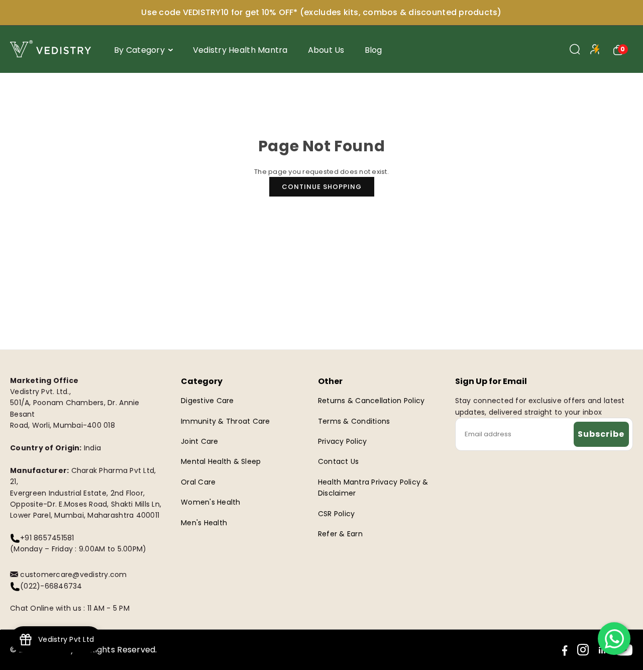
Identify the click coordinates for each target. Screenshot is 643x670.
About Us (326, 50)
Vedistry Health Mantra (240, 50)
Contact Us (338, 461)
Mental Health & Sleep (221, 461)
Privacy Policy (342, 441)
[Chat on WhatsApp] (614, 638)
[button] (618, 49)
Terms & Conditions (354, 421)
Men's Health (204, 523)
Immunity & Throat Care (225, 421)
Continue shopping (322, 187)
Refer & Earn (340, 534)
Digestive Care (207, 401)
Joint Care (200, 441)
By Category (139, 50)
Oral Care (198, 482)
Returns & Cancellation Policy (371, 401)
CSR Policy (336, 514)
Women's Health (211, 502)
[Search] (575, 49)
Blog (373, 50)
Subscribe (601, 434)
